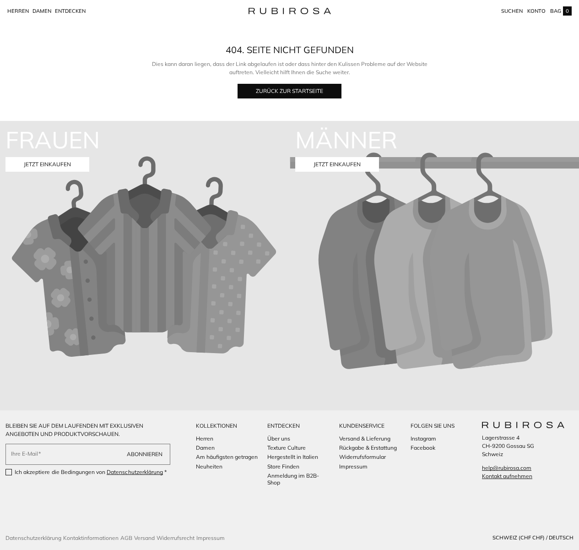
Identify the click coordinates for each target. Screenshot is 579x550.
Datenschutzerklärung (135, 471)
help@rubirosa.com (506, 467)
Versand (144, 537)
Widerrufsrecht (176, 537)
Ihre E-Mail (24, 453)
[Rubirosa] (523, 425)
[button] (512, 11)
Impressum (210, 537)
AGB (126, 537)
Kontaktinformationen (91, 537)
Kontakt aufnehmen (507, 476)
